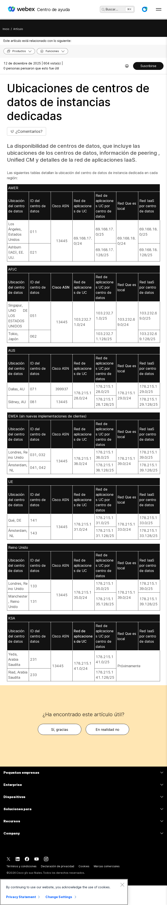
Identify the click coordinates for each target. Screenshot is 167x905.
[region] (64, 892)
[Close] (122, 884)
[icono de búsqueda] (103, 9)
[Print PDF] (126, 66)
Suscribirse (148, 66)
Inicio (6, 29)
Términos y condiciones (22, 866)
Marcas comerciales (107, 866)
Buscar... (112, 9)
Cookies (83, 866)
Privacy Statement (21, 897)
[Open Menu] (159, 9)
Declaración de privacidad (57, 866)
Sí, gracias (59, 729)
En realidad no (107, 729)
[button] (144, 9)
